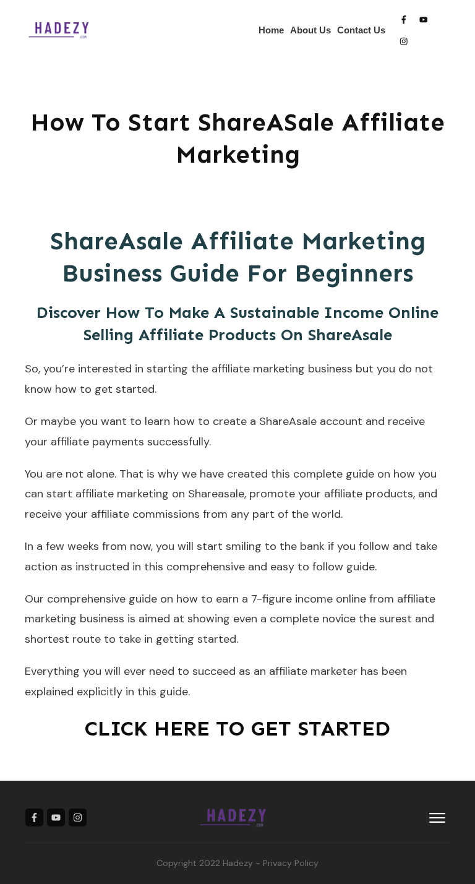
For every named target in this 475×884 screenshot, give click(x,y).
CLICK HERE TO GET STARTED (237, 728)
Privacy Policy (291, 863)
